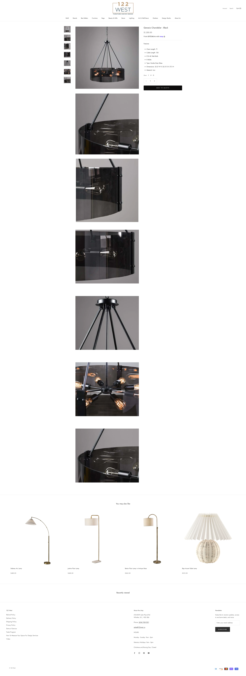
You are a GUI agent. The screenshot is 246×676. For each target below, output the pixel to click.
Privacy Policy (10, 625)
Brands (75, 18)
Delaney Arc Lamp (16, 568)
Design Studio (166, 18)
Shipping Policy (11, 622)
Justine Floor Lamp (73, 568)
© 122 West (12, 668)
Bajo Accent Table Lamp (189, 568)
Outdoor (155, 18)
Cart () (238, 8)
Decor (123, 18)
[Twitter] (151, 75)
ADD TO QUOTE (163, 88)
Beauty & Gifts (113, 18)
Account (225, 8)
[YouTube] (148, 653)
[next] (240, 542)
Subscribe (222, 629)
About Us (177, 18)
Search (231, 8)
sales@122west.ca (139, 627)
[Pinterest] (153, 75)
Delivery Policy (11, 618)
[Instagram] (139, 653)
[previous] (6, 542)
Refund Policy (10, 615)
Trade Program (11, 632)
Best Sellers (84, 18)
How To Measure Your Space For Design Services (22, 635)
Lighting (131, 18)
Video (8, 639)
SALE (67, 18)
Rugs (103, 18)
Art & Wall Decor (143, 18)
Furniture (95, 18)
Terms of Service (11, 628)
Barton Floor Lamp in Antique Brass (136, 568)
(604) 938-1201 (144, 622)
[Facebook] (148, 75)
